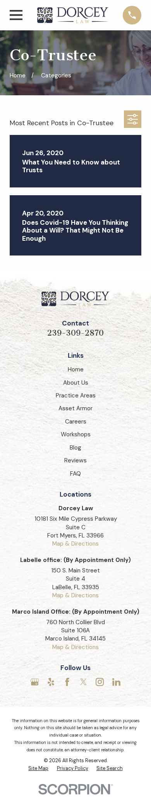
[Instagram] (100, 682)
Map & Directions (75, 544)
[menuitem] (38, 768)
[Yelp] (51, 682)
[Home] (72, 15)
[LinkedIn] (116, 682)
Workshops (76, 434)
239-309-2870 (75, 333)
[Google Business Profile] (35, 682)
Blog (75, 448)
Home (76, 369)
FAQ (75, 474)
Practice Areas (76, 395)
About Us (75, 383)
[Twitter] (83, 682)
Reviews (75, 460)
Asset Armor (75, 408)
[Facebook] (67, 682)
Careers (75, 421)
